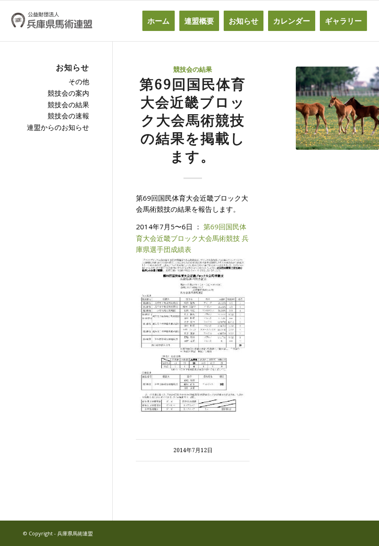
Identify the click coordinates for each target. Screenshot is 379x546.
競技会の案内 (68, 93)
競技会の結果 (192, 69)
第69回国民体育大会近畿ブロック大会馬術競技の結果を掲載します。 (193, 120)
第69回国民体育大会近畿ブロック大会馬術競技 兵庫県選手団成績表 (192, 238)
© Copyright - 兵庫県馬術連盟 (58, 533)
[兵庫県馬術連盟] (51, 20)
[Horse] (337, 108)
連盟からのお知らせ (58, 127)
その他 (78, 81)
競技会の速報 (68, 115)
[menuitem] (158, 20)
